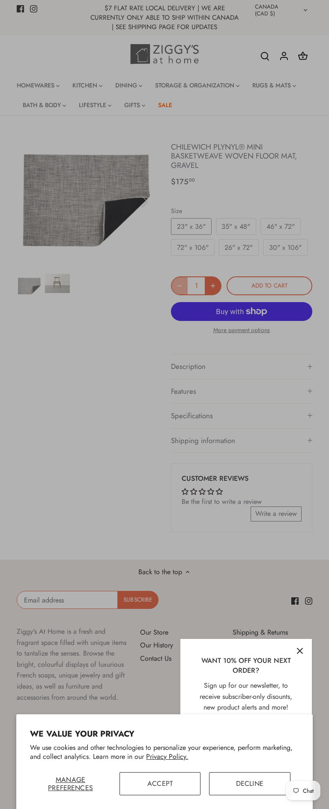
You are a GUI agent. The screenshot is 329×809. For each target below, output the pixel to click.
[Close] (299, 650)
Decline (249, 783)
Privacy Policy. (167, 756)
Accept (160, 783)
